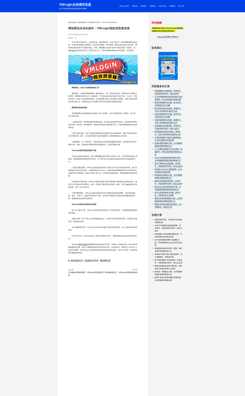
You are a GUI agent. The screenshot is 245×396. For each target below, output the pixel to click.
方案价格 (135, 6)
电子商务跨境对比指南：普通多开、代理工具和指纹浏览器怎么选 (168, 109)
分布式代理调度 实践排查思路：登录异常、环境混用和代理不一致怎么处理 (168, 228)
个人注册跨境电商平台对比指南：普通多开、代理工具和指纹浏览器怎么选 (168, 152)
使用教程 (153, 6)
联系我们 (144, 6)
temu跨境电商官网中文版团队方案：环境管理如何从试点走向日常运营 (168, 242)
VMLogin (86, 34)
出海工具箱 (162, 6)
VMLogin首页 (72, 22)
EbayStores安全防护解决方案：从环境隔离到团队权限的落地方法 (168, 188)
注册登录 (172, 6)
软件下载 (181, 6)
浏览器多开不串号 (91, 260)
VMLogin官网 (124, 6)
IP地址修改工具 (82, 22)
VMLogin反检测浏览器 (75, 4)
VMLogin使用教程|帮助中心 (168, 37)
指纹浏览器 (83, 244)
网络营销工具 (105, 260)
